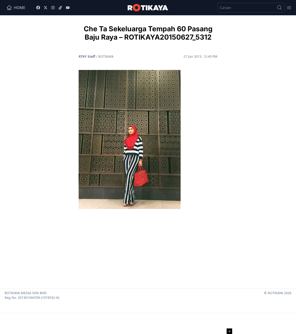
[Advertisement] (148, 246)
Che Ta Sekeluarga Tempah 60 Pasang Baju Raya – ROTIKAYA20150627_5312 (148, 33)
